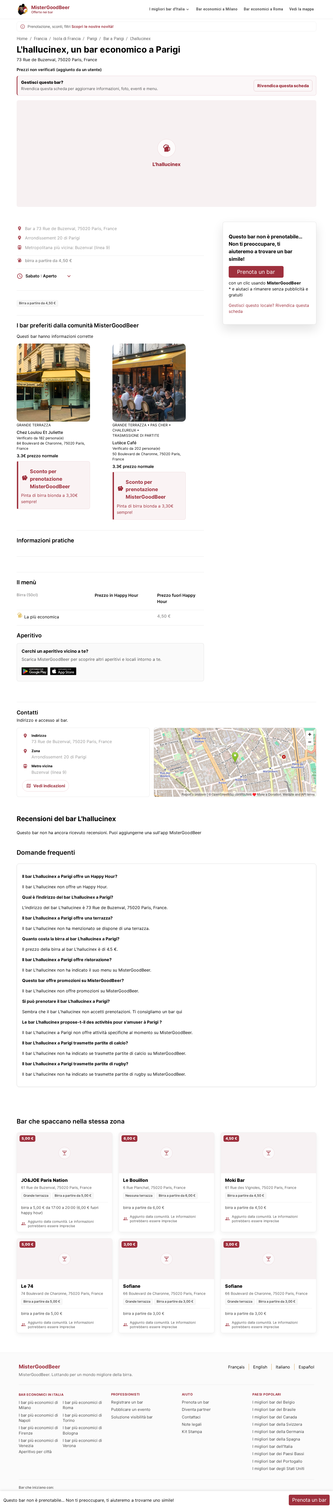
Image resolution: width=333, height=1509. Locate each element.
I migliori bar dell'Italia (272, 1446)
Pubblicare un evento (130, 1409)
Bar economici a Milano (217, 9)
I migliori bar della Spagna (276, 1439)
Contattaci (191, 1417)
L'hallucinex (140, 38)
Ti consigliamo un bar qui (157, 1011)
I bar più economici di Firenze (38, 1430)
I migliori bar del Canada (274, 1417)
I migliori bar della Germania (278, 1431)
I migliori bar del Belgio (273, 1402)
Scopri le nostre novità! (92, 26)
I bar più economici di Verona (82, 1443)
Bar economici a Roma (263, 9)
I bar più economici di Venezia (38, 1443)
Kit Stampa (192, 1431)
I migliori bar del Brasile (274, 1409)
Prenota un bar (256, 272)
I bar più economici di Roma (82, 1405)
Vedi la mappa (301, 9)
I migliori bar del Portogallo (277, 1461)
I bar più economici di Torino (82, 1418)
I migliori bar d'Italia (167, 9)
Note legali (192, 1424)
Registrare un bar (127, 1402)
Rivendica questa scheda (283, 85)
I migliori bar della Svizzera (277, 1424)
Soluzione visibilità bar (132, 1417)
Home (22, 38)
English (260, 1366)
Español (306, 1366)
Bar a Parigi (113, 38)
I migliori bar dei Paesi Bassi (278, 1453)
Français (236, 1366)
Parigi (92, 38)
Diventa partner (196, 1409)
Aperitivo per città (35, 1451)
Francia (40, 38)
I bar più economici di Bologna (82, 1430)
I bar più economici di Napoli (38, 1418)
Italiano (283, 1366)
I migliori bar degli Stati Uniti (278, 1468)
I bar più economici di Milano (38, 1405)
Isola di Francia (67, 38)
